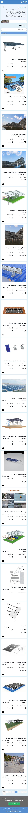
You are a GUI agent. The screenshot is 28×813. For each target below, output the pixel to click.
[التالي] (4, 794)
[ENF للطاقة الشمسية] (24, 2)
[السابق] (25, 792)
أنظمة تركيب (23, 25)
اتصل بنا (3, 808)
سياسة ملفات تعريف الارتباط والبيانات (13, 808)
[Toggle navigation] (2, 1)
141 (4, 791)
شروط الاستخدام (23, 808)
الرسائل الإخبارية (14, 810)
